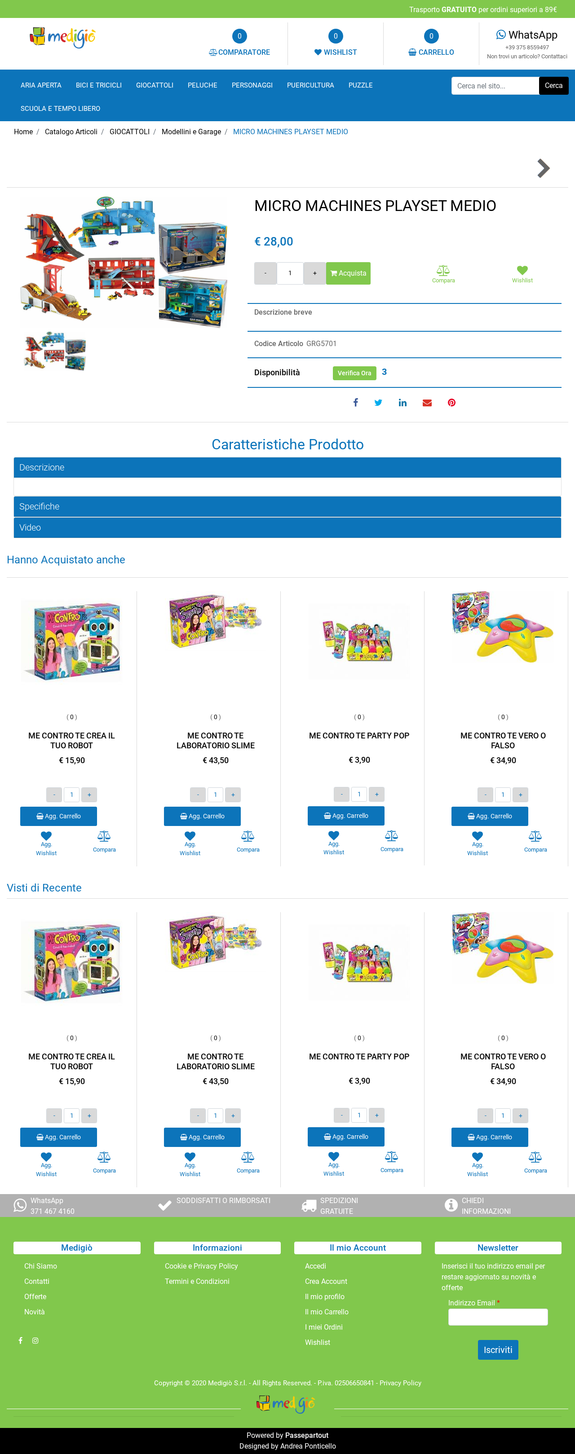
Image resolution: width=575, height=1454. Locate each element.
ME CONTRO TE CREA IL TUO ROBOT (71, 740)
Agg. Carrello (62, 816)
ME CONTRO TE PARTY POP (359, 735)
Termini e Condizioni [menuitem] (197, 1281)
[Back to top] (550, 1429)
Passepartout (306, 1435)
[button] (554, 86)
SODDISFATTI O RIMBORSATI (223, 1200)
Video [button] (30, 527)
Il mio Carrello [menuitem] (327, 1312)
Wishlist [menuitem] (317, 1342)
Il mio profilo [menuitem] (325, 1296)
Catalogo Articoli (71, 131)
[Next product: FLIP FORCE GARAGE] (543, 168)
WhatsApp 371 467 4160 (53, 1206)
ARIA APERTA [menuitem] (41, 85)
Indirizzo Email (474, 1303)
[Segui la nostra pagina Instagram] (35, 1340)
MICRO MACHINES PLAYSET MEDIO (290, 131)
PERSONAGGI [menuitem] (252, 85)
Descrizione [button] (41, 467)
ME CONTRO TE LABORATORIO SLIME (216, 740)
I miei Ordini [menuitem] (324, 1327)
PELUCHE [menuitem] (202, 85)
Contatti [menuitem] (36, 1281)
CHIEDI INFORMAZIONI (486, 1206)
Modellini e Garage (191, 131)
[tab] (287, 467)
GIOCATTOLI (130, 131)
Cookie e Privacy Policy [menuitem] (201, 1266)
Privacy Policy (400, 1383)
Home (23, 131)
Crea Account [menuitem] (326, 1281)
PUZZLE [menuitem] (361, 85)
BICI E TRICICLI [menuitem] (99, 85)
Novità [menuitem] (34, 1312)
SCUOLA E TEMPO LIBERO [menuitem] (60, 109)
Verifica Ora (355, 373)
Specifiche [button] (39, 506)
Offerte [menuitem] (35, 1296)
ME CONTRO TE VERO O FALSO (503, 740)
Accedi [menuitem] (315, 1266)
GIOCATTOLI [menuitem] (154, 85)
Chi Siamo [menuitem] (40, 1266)
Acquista (352, 273)
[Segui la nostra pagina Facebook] (21, 1340)
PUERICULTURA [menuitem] (310, 85)
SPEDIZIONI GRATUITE (339, 1206)
